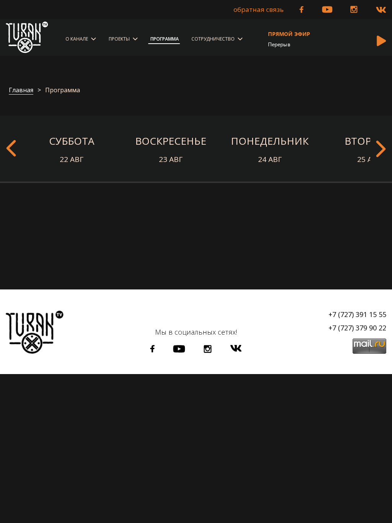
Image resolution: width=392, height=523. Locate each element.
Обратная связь (259, 9)
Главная (21, 90)
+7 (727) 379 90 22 (357, 327)
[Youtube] (327, 9)
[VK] (381, 10)
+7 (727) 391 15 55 (357, 314)
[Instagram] (354, 9)
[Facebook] (301, 9)
